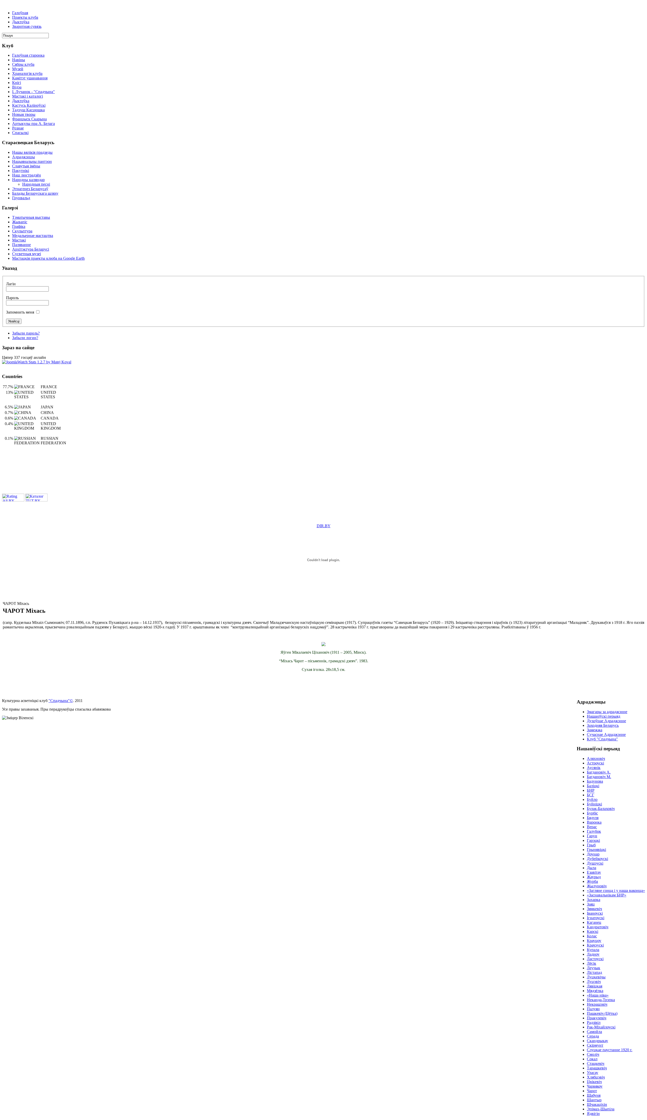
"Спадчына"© (61, 700)
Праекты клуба (25, 17)
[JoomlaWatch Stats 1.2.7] (36, 362)
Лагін (11, 284)
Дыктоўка (20, 22)
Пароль (12, 298)
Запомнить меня (20, 312)
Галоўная (20, 13)
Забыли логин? (25, 338)
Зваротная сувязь (26, 26)
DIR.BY (324, 526)
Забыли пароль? (26, 333)
